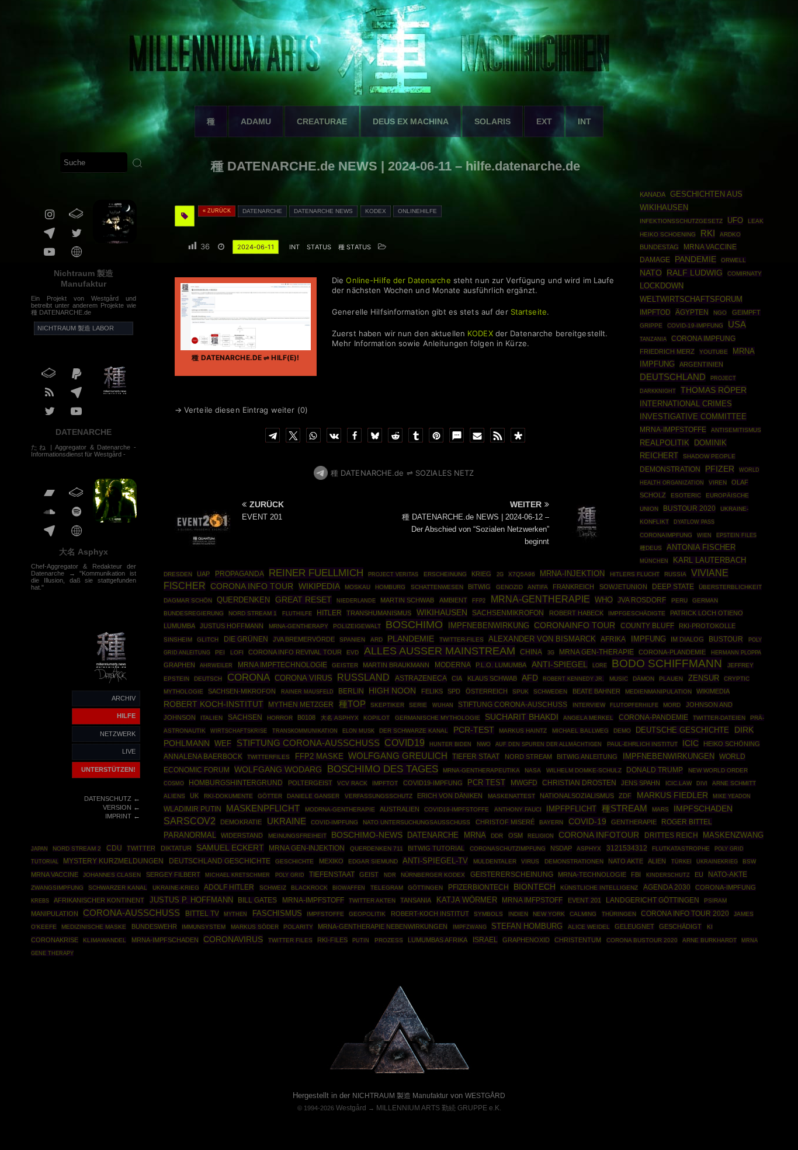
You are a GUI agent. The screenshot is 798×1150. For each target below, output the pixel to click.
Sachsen (245, 717)
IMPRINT (118, 816)
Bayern (551, 822)
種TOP (352, 704)
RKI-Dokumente (228, 796)
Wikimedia (713, 691)
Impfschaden (703, 808)
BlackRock (309, 887)
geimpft (746, 312)
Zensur (703, 678)
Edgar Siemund (373, 861)
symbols (488, 914)
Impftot (385, 783)
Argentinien (701, 364)
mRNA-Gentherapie (540, 599)
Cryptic (737, 678)
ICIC (690, 743)
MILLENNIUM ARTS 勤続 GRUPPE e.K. (438, 1108)
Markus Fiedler (672, 795)
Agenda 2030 (667, 887)
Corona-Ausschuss (131, 913)
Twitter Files (290, 940)
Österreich (487, 691)
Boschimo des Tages (382, 769)
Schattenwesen (437, 587)
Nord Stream (528, 756)
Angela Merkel (588, 718)
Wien (704, 535)
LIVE (129, 751)
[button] (272, 435)
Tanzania (653, 339)
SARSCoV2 (190, 821)
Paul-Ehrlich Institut (642, 744)
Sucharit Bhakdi (521, 717)
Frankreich (573, 586)
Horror (280, 718)
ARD (376, 639)
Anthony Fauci (518, 809)
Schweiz (272, 887)
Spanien (352, 639)
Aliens (174, 796)
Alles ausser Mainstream (439, 651)
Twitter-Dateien (719, 718)
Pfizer (719, 469)
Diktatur (176, 848)
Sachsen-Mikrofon (242, 691)
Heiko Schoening (668, 234)
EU (699, 874)
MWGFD (524, 783)
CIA (457, 678)
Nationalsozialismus (577, 795)
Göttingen (425, 887)
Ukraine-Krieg (175, 887)
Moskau (357, 587)
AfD (530, 678)
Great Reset (303, 599)
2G (500, 574)
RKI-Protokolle (707, 625)
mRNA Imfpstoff (532, 900)
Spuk (520, 691)
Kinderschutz (668, 875)
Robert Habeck (576, 612)
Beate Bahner (596, 691)
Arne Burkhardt (709, 940)
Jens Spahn (640, 782)
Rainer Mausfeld (307, 691)
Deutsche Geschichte (682, 730)
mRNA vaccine (54, 874)
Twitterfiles (268, 757)
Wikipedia (319, 586)
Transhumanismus (378, 612)
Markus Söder (255, 927)
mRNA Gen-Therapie (596, 652)
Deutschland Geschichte (219, 861)
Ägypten (692, 312)
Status (319, 247)
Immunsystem (203, 927)
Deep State (673, 587)
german (705, 600)
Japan (39, 849)
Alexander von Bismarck (542, 639)
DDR (497, 835)
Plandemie (410, 639)
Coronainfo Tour (574, 625)
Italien (211, 718)
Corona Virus (303, 678)
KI (710, 927)
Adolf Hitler (229, 887)
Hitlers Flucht (635, 574)
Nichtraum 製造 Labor (75, 328)
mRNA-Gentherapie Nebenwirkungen (382, 926)
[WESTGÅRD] (399, 1072)
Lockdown (661, 286)
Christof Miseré (505, 821)
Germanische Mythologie (437, 718)
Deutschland (673, 377)
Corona (248, 677)
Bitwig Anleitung (587, 756)
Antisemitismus (736, 430)
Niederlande (356, 601)
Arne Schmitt (734, 783)
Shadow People (709, 456)
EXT (544, 121)
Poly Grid (289, 875)
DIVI (701, 783)
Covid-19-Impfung (695, 325)
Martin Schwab (407, 600)
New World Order (718, 770)
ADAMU (256, 121)
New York (549, 914)
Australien (399, 809)
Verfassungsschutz (378, 796)
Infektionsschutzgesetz (681, 221)
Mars (660, 809)
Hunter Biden (450, 744)
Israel (485, 940)
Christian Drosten (579, 782)
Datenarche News (323, 211)
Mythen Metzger (301, 705)
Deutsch (208, 678)
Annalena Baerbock (203, 756)
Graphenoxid (526, 939)
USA (737, 324)
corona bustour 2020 (642, 940)
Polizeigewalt (357, 626)
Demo (622, 730)
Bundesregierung (194, 613)
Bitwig (479, 586)
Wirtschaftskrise (238, 730)
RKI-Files (332, 939)
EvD (352, 652)
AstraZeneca (421, 678)
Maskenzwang (733, 835)
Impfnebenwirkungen (668, 756)
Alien (657, 861)
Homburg (390, 587)
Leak (756, 221)
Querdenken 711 (376, 848)
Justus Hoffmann (231, 625)
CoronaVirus (233, 939)
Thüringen (619, 914)
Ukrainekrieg (717, 861)
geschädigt (680, 926)
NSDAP (561, 848)
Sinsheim (178, 639)
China (531, 652)
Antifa (538, 587)
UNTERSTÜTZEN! (108, 769)
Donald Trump (654, 770)
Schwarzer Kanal (117, 887)
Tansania (415, 900)
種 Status (354, 247)
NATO (651, 272)
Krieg (481, 573)
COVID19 (404, 742)
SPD (453, 691)
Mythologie (183, 691)
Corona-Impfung (725, 887)
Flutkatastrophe (681, 848)
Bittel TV (202, 913)
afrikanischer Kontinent (99, 900)
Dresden (178, 574)
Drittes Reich (671, 835)
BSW (749, 861)
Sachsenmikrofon (508, 613)
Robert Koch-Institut (213, 704)
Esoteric (686, 495)
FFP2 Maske (319, 756)
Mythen (235, 914)
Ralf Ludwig (695, 272)
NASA (533, 770)
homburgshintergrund (236, 783)
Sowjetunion (623, 586)
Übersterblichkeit (730, 587)
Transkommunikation (305, 731)
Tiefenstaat (332, 874)
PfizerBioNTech (478, 887)
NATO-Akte (727, 874)
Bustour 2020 (689, 508)
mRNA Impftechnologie (282, 665)
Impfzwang (470, 927)
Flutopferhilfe (634, 705)
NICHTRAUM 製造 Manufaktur (400, 1096)
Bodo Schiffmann (667, 663)
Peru (679, 600)
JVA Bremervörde (304, 639)
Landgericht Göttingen (652, 900)
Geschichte (294, 861)
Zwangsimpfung (57, 887)
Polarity (298, 927)
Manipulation (54, 913)
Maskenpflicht (263, 808)
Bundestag (659, 246)
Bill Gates (257, 900)
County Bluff (647, 626)
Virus (530, 861)
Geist (369, 874)
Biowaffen (348, 887)
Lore (599, 665)
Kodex (375, 211)
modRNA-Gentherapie (340, 809)
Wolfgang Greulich (397, 756)
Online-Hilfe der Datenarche (398, 280)
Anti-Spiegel (560, 664)
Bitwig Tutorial (436, 848)
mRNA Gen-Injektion (307, 848)
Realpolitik (664, 442)
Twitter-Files (461, 639)
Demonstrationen (573, 861)
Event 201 (584, 900)
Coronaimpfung (666, 535)
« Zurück (217, 211)
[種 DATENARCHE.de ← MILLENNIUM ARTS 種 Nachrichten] (111, 683)
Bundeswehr (154, 926)
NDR (390, 875)
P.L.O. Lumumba (501, 664)
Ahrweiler (216, 665)
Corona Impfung (703, 338)
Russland (363, 677)
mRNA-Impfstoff (313, 900)
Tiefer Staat (475, 756)
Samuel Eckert (230, 847)
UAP (203, 573)
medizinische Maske (93, 927)
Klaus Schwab (492, 678)
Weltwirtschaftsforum (691, 299)
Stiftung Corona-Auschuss (512, 705)
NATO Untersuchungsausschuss (416, 822)
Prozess (388, 940)
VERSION (117, 807)
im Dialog (687, 639)
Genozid (509, 587)
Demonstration (670, 469)
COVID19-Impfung (433, 782)
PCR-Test (473, 730)
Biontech (535, 886)
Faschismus (277, 913)
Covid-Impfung (334, 822)
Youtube (713, 352)
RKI (707, 233)
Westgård (351, 1108)
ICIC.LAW (678, 783)
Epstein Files (736, 535)
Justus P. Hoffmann (191, 899)
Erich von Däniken (450, 795)
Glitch (207, 639)
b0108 (306, 717)
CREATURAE (322, 121)
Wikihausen (442, 612)
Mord (672, 705)
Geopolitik (367, 914)
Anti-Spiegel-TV (435, 860)
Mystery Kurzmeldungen (113, 861)
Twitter (141, 848)
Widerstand (242, 835)
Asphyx (589, 848)
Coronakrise (54, 939)
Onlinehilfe (417, 211)
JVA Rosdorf (641, 600)
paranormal (190, 835)
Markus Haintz (523, 730)
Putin (360, 940)
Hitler (329, 612)
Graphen (179, 664)
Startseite (529, 311)
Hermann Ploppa (736, 652)
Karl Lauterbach (709, 560)
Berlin (351, 691)
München (654, 560)
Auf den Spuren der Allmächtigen (548, 744)
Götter (270, 796)
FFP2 (478, 600)
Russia (675, 574)
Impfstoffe (325, 914)
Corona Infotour (598, 834)
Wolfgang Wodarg (278, 769)
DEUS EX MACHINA (411, 121)
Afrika (613, 639)
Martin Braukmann (396, 664)
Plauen (671, 678)
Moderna (453, 665)
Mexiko (331, 861)
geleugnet (634, 926)
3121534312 (626, 848)
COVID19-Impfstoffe (456, 809)
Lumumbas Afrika (437, 939)
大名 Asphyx (83, 551)
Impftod (655, 312)
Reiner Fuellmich (316, 573)
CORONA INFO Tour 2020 (685, 913)
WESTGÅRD (485, 1096)
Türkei (681, 861)
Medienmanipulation (658, 691)
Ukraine (286, 821)
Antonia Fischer (701, 547)
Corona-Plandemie (672, 652)
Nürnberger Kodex (433, 875)
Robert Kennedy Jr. (573, 678)
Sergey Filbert (173, 874)
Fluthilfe (297, 613)
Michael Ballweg (580, 730)
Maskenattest (511, 796)
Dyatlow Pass (694, 522)
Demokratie (241, 821)
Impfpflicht (571, 808)
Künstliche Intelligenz (599, 887)
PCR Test (486, 782)
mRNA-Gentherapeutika (481, 770)
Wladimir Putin (192, 809)
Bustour (726, 639)
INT (584, 121)
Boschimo (414, 624)
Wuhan (442, 705)
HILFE (126, 715)
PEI (220, 652)
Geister (345, 665)
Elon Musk (358, 731)
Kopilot (376, 718)
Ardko (730, 234)
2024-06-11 (255, 247)
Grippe (651, 325)
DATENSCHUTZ (107, 798)
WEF (222, 744)
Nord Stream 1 (252, 613)
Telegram (386, 887)
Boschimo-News (367, 834)
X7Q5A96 (521, 574)
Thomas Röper (714, 390)
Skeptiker (387, 705)
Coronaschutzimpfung (508, 848)
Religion (541, 836)
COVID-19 (587, 821)
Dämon (643, 678)
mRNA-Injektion (572, 573)
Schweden (550, 691)
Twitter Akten (372, 900)
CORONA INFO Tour (251, 586)
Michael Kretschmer (237, 875)
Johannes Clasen (112, 875)
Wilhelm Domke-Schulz (584, 770)
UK (194, 795)
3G (550, 653)
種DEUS (651, 548)
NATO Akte (625, 861)
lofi (237, 652)
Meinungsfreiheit (297, 835)
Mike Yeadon (732, 796)
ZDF (625, 795)
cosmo (174, 783)
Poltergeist (310, 782)
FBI (636, 874)
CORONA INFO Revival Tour (295, 652)
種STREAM (624, 808)
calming (583, 914)
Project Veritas (393, 574)
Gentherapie (634, 821)
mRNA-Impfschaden (165, 939)
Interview (589, 705)
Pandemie (695, 259)
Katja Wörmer (466, 900)
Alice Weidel (589, 927)
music (618, 678)
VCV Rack (352, 783)
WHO (604, 599)
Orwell (733, 260)
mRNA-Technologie (592, 874)
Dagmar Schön (188, 600)
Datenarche (262, 211)
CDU (114, 848)
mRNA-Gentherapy (298, 626)
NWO (484, 744)
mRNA (475, 835)
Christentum (577, 939)
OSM (515, 835)
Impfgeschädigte (636, 613)
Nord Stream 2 (77, 848)
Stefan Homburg (527, 926)
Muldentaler (494, 861)
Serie (418, 705)
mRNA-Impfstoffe (673, 430)
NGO (720, 312)
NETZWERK (118, 733)
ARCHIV (124, 698)
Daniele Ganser (313, 796)
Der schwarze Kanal (413, 730)
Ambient (453, 600)
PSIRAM (715, 900)
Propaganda (239, 574)
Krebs (40, 901)
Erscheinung (445, 574)
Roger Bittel (686, 822)
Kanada (652, 194)
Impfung (648, 639)
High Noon (392, 690)
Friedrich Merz (667, 351)
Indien (518, 914)
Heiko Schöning (731, 743)
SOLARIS (492, 121)
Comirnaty (744, 273)
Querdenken (243, 600)
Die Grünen (246, 639)
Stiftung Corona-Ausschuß (308, 743)
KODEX (480, 333)
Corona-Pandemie (653, 717)
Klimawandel (104, 940)
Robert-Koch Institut (430, 913)
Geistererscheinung (511, 874)
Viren (718, 482)
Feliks (432, 691)
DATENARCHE (83, 432)
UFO (735, 220)
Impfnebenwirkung (488, 625)
